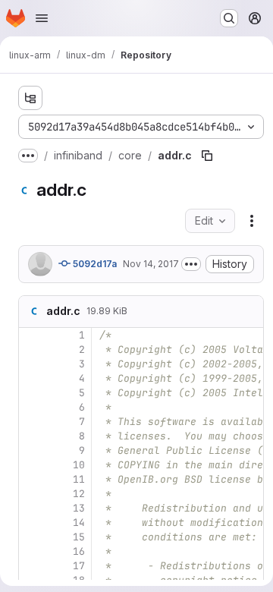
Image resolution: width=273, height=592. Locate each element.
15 (79, 537)
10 (79, 464)
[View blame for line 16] (32, 551)
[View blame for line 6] (32, 407)
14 (79, 522)
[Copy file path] (207, 155)
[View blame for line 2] (32, 349)
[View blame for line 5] (32, 393)
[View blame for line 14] (32, 522)
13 (79, 508)
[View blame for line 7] (32, 421)
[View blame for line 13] (32, 508)
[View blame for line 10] (32, 465)
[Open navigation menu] (42, 18)
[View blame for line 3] (32, 364)
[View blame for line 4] (32, 378)
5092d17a (94, 263)
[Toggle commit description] (191, 264)
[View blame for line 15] (32, 537)
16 (79, 551)
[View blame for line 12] (32, 494)
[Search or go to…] (229, 18)
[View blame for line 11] (32, 479)
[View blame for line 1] (32, 335)
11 (79, 479)
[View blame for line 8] (32, 436)
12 (79, 493)
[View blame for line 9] (32, 450)
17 (79, 565)
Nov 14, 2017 (151, 263)
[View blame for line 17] (32, 566)
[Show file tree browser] (30, 98)
